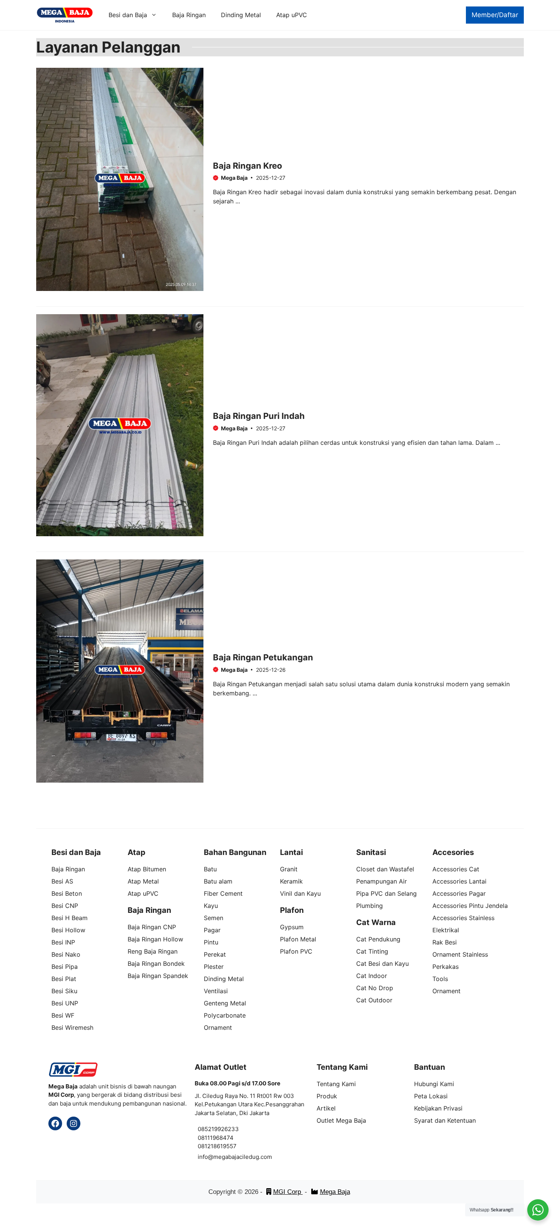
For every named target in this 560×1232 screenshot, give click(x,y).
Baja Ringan (189, 15)
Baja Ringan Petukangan (263, 657)
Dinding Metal (241, 15)
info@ (205, 1156)
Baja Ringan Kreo (247, 166)
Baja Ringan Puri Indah (259, 416)
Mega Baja (335, 1191)
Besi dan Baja (128, 15)
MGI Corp (288, 1191)
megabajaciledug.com (242, 1156)
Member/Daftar (495, 15)
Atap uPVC (291, 15)
